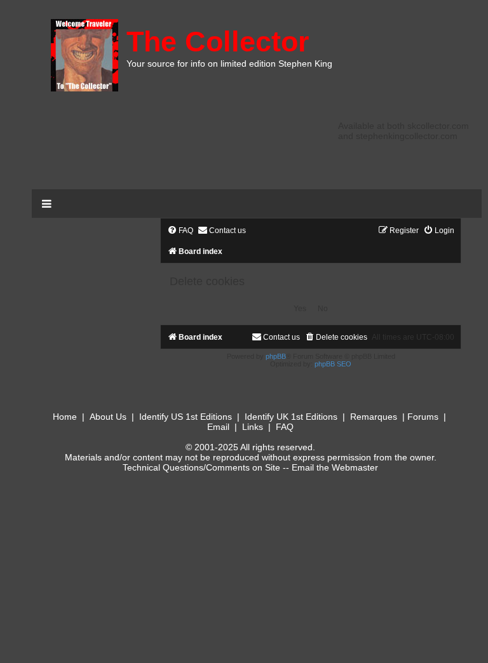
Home (65, 417)
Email (218, 427)
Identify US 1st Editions (185, 417)
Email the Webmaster (335, 467)
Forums (422, 417)
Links (252, 427)
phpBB (276, 356)
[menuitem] (180, 230)
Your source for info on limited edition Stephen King (229, 63)
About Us (108, 417)
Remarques (373, 417)
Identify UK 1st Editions (291, 417)
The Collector (217, 41)
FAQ (285, 427)
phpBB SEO (333, 364)
